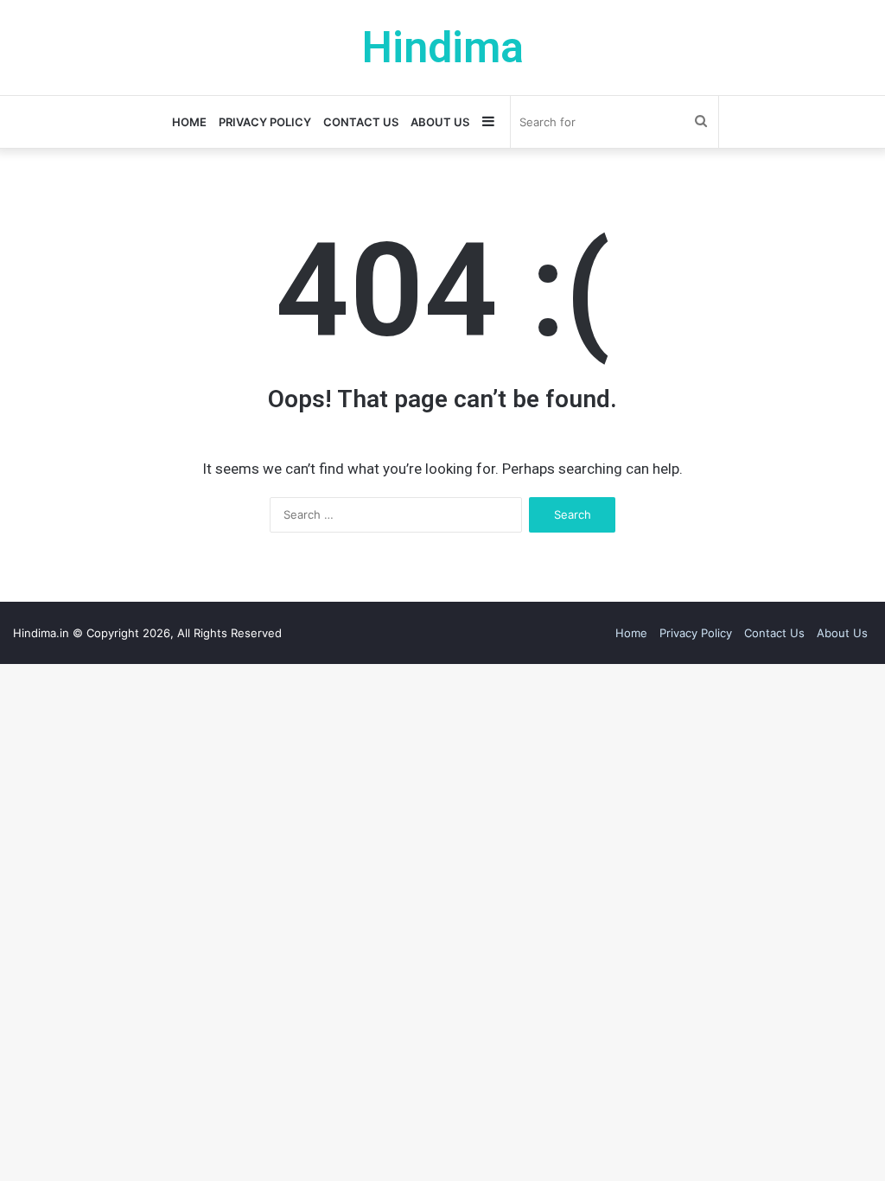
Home (189, 122)
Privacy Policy (265, 122)
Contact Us (360, 122)
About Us (440, 122)
